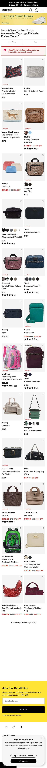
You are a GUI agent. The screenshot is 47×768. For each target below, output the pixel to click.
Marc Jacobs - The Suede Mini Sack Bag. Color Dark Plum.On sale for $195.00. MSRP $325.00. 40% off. (34, 595)
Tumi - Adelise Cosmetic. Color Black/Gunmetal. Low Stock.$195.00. (34, 222)
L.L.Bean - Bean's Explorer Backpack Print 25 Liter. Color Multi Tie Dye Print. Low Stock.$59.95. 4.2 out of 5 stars (12, 366)
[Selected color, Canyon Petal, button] (26, 133)
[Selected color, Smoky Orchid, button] (4, 279)
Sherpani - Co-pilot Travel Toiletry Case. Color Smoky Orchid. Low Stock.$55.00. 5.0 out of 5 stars (12, 272)
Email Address (11, 701)
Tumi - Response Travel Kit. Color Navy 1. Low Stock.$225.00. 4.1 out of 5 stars (34, 272)
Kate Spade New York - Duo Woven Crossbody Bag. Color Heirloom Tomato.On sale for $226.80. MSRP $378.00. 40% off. (12, 595)
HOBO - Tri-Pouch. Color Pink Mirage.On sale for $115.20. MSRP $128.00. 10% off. (12, 174)
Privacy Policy (23, 748)
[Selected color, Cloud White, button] (26, 557)
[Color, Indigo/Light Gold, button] (30, 375)
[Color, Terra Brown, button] (34, 279)
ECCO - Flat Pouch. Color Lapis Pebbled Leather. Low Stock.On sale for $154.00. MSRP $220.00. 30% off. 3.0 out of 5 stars (34, 319)
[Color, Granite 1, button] (15, 279)
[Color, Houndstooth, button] (7, 279)
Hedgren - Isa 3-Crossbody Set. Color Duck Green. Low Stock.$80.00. (34, 413)
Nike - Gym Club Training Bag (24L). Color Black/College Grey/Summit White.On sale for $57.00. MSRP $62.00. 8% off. (34, 458)
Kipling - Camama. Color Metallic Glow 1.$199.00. (12, 413)
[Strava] (21, 727)
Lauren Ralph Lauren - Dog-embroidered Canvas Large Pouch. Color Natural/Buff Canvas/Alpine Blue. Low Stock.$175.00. (12, 125)
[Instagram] (6, 727)
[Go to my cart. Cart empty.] (36, 10)
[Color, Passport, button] (30, 184)
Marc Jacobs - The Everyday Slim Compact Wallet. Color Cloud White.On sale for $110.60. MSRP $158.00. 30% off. (34, 549)
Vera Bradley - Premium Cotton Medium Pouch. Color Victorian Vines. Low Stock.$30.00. (12, 78)
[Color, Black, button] (7, 230)
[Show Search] (30, 10)
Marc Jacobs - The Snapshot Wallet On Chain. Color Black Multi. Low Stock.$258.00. (12, 458)
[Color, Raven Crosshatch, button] (11, 230)
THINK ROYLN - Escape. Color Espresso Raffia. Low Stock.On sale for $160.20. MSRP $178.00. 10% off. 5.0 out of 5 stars (12, 502)
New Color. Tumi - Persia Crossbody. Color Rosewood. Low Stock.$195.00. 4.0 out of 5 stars (34, 366)
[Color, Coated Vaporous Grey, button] (34, 423)
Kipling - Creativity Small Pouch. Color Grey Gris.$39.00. (34, 78)
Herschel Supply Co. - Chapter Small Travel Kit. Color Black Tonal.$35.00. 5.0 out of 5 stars (12, 222)
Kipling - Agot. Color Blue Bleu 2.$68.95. (12, 319)
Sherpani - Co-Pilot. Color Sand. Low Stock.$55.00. (34, 174)
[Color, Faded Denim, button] (30, 133)
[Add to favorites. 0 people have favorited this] (20, 59)
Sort (35, 42)
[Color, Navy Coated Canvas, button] (30, 279)
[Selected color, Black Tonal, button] (4, 230)
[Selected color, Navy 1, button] (26, 279)
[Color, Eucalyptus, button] (15, 230)
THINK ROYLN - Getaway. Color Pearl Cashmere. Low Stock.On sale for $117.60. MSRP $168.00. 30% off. (34, 502)
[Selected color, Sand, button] (26, 184)
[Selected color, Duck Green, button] (26, 423)
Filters (14, 42)
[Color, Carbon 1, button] (11, 279)
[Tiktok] (13, 727)
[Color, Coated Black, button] (38, 423)
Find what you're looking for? (22, 623)
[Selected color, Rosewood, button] (26, 375)
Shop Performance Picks (27, 5)
